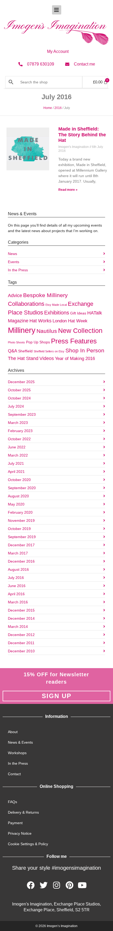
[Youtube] (82, 885)
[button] (56, 9)
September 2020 (22, 488)
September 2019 (22, 537)
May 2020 (16, 504)
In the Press (18, 270)
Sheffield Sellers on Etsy (49, 351)
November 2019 (21, 520)
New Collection (80, 330)
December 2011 (21, 643)
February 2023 (20, 431)
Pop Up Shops (38, 342)
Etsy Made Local (56, 304)
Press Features (74, 341)
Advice (15, 295)
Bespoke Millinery (45, 295)
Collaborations (26, 304)
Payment (15, 823)
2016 (58, 108)
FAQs (12, 802)
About (13, 732)
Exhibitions (56, 313)
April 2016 (16, 594)
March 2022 (18, 455)
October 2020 (19, 480)
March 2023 (18, 423)
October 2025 (19, 390)
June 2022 (16, 447)
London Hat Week (70, 320)
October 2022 (19, 439)
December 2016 (21, 561)
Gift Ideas (78, 313)
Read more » (68, 190)
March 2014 (18, 626)
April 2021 (16, 471)
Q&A (12, 350)
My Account (58, 51)
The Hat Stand (23, 358)
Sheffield (25, 351)
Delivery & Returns (23, 812)
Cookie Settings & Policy (28, 844)
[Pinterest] (69, 885)
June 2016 (16, 586)
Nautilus (47, 331)
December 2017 (21, 545)
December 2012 (21, 635)
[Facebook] (31, 885)
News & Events (20, 742)
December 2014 (21, 618)
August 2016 (18, 569)
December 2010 (21, 651)
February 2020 (20, 512)
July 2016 (16, 577)
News (12, 254)
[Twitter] (44, 885)
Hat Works (40, 320)
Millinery (21, 330)
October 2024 (19, 398)
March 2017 (18, 553)
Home (47, 108)
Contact (14, 774)
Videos (46, 358)
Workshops (17, 753)
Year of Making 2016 (75, 358)
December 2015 (21, 610)
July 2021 (16, 463)
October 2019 (19, 529)
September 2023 (22, 414)
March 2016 (18, 602)
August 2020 (18, 496)
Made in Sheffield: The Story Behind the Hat (82, 134)
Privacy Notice (20, 833)
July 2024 (16, 406)
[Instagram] (56, 885)
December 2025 (21, 382)
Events (13, 262)
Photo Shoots (16, 342)
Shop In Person (84, 350)
